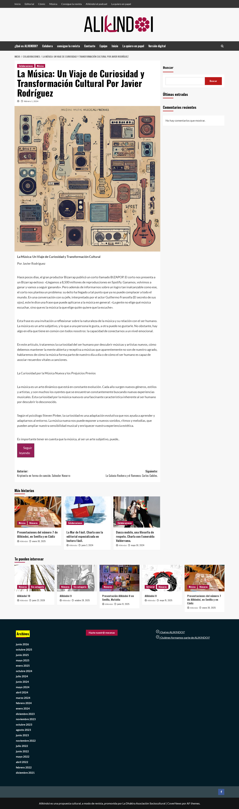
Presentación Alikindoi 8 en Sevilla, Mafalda (118, 597)
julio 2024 (22, 676)
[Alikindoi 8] (162, 578)
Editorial (29, 3)
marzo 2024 (23, 697)
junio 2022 (22, 751)
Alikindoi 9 (66, 596)
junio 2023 (22, 735)
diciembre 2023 (25, 713)
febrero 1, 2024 (31, 101)
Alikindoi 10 (23, 596)
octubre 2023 (24, 724)
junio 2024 (22, 681)
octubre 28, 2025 (82, 600)
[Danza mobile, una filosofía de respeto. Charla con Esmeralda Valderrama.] (136, 512)
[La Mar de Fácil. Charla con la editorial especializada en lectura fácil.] (87, 512)
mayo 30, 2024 (137, 545)
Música (53, 3)
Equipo (103, 46)
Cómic (41, 3)
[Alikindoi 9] (77, 578)
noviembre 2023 (26, 719)
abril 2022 (22, 762)
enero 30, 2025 (39, 541)
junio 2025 (22, 654)
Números (33, 522)
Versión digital (157, 46)
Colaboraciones (26, 65)
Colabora (47, 46)
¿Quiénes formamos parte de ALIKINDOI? (184, 637)
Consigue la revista (71, 3)
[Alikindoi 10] (34, 578)
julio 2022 (22, 745)
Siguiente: (131, 473)
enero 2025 (23, 665)
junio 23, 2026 (38, 600)
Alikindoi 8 (151, 596)
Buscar (168, 67)
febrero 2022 (24, 767)
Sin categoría (37, 586)
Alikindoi (24, 541)
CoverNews (174, 803)
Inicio (18, 3)
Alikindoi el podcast (96, 3)
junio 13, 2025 (123, 603)
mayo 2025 (22, 660)
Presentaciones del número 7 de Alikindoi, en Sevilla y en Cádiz (37, 534)
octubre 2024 (24, 671)
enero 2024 (23, 708)
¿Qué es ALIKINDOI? (26, 46)
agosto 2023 (23, 729)
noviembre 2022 (26, 740)
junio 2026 (22, 644)
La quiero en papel (121, 3)
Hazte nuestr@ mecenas (102, 632)
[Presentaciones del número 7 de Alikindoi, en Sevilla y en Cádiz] (38, 512)
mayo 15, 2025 (166, 600)
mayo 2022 (22, 756)
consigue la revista (68, 46)
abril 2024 (22, 692)
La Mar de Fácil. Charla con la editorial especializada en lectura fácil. (84, 536)
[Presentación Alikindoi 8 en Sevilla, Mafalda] (119, 578)
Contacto (89, 46)
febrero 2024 (24, 703)
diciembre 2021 (25, 772)
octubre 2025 (24, 649)
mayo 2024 (22, 687)
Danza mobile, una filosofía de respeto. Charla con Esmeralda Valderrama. (135, 536)
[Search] (222, 46)
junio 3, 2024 (87, 545)
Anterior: (43, 473)
